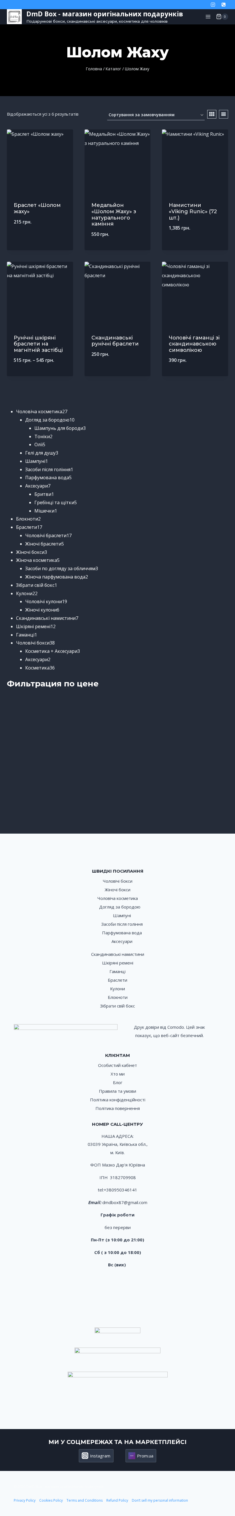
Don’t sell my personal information (160, 1500)
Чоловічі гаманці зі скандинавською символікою (194, 344)
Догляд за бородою (119, 907)
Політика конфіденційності (117, 1099)
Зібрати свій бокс (117, 1006)
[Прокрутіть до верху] (224, 1492)
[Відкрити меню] (208, 16)
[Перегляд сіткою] (211, 114)
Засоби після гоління (122, 924)
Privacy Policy (25, 1500)
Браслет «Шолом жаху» (37, 208)
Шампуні (122, 915)
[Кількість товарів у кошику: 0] (9, 394)
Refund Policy (117, 1500)
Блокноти (118, 997)
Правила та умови (117, 1091)
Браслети (117, 980)
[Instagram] (213, 4)
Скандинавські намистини (117, 954)
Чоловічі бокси (117, 881)
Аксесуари (121, 941)
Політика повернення (117, 1108)
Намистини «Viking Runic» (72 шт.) (193, 211)
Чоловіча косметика (117, 898)
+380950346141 (120, 1190)
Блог (117, 1082)
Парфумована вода (122, 932)
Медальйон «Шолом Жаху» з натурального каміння (113, 214)
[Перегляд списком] (223, 114)
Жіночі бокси (117, 889)
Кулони (117, 988)
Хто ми (118, 1074)
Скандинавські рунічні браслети (115, 341)
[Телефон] (223, 4)
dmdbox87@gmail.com (124, 1202)
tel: (101, 1190)
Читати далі (40, 240)
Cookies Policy (51, 1500)
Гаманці (117, 971)
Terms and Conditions (84, 1500)
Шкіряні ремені (117, 963)
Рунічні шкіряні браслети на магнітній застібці (38, 344)
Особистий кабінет (117, 1065)
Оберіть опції (117, 373)
